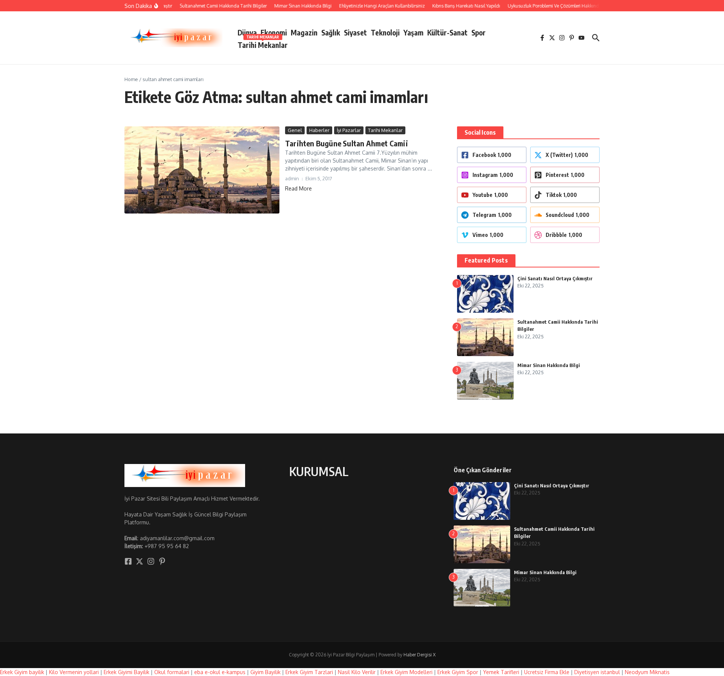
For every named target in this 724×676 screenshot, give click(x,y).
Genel (295, 130)
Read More (298, 188)
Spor (478, 32)
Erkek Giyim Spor (457, 672)
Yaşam (413, 32)
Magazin (304, 32)
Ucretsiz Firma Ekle (546, 672)
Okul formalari (171, 672)
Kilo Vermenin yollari (74, 672)
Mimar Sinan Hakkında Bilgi (548, 365)
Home (131, 79)
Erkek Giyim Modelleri (406, 672)
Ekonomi (274, 32)
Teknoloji (385, 32)
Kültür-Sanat (447, 32)
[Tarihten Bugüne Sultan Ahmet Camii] (201, 170)
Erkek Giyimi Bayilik (126, 672)
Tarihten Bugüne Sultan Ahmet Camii (346, 143)
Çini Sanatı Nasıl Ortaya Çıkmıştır (555, 278)
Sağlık (330, 32)
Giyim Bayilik (265, 672)
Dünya (247, 32)
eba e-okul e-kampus (219, 672)
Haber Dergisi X (419, 655)
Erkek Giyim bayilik (22, 672)
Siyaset (355, 32)
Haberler (319, 130)
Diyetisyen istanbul (597, 672)
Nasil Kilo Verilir (357, 672)
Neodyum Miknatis (647, 672)
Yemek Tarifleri (501, 672)
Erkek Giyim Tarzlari (309, 672)
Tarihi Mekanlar (263, 43)
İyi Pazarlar (349, 130)
